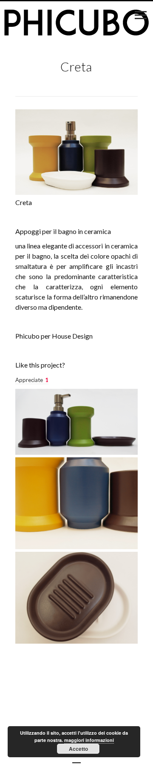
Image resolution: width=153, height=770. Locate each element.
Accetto (78, 749)
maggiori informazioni (89, 740)
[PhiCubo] (76, 23)
